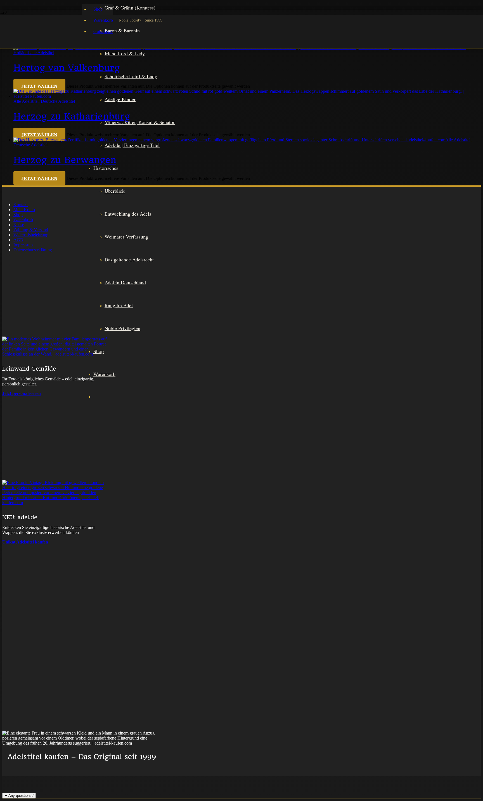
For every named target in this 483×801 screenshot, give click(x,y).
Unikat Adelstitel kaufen (25, 542)
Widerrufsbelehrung (30, 234)
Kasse (18, 224)
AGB (18, 239)
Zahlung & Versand (30, 229)
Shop (18, 214)
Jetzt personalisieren (21, 393)
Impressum (23, 244)
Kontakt (20, 204)
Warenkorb (23, 219)
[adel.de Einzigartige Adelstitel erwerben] (55, 453)
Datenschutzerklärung (32, 249)
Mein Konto (24, 209)
